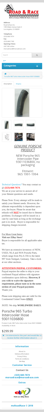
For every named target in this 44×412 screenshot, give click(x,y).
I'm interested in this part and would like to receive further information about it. (23, 336)
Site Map (22, 361)
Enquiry (18, 84)
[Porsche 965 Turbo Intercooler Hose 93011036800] (22, 103)
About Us (22, 351)
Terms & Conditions (22, 359)
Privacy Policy (22, 356)
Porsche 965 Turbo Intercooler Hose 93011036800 (21, 76)
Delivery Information (22, 354)
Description (8, 84)
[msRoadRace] (22, 392)
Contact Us (22, 370)
